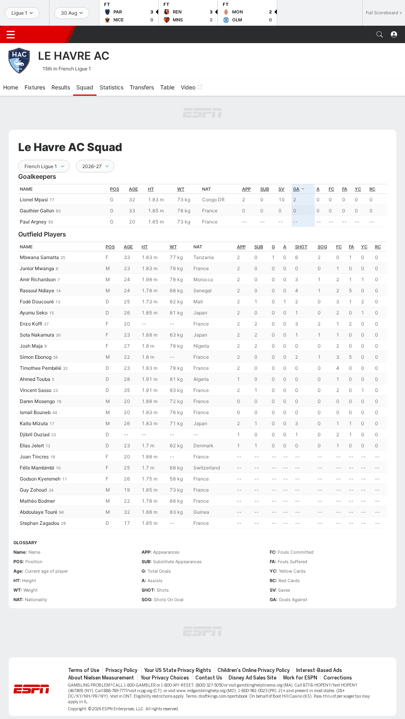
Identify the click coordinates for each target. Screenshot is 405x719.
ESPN (46, 34)
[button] (380, 34)
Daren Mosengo (37, 401)
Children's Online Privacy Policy (254, 670)
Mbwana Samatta (39, 257)
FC (331, 189)
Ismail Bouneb (35, 412)
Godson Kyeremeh (40, 479)
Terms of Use (83, 670)
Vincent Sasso (35, 390)
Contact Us (208, 678)
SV (281, 189)
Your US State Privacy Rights (177, 670)
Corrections (338, 678)
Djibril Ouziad (34, 434)
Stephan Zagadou (39, 523)
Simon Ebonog (35, 357)
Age (133, 189)
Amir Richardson (38, 279)
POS (114, 189)
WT (180, 189)
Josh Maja (31, 346)
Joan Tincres (34, 457)
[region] (202, 205)
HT (151, 189)
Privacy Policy (122, 670)
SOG (322, 247)
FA (344, 189)
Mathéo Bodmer (37, 501)
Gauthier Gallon (37, 211)
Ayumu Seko (33, 313)
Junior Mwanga (37, 268)
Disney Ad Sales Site (252, 678)
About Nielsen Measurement (101, 678)
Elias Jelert (32, 445)
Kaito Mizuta (34, 423)
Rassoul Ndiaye (37, 290)
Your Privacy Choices (164, 678)
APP (246, 189)
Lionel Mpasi (34, 199)
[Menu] (10, 34)
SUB (264, 189)
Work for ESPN (300, 678)
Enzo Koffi (31, 324)
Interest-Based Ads (319, 670)
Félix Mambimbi (37, 468)
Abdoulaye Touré (38, 512)
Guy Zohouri (33, 490)
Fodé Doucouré (37, 302)
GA (296, 189)
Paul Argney (33, 222)
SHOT (301, 247)
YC (358, 189)
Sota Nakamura (37, 335)
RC (372, 189)
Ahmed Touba (35, 379)
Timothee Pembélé (40, 368)
